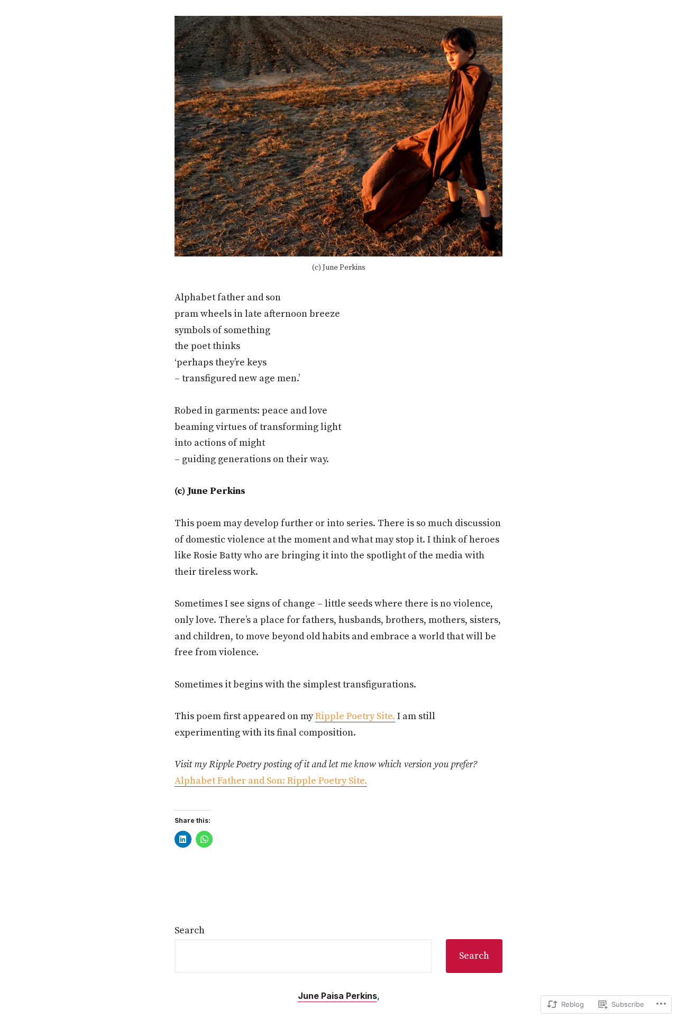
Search (190, 930)
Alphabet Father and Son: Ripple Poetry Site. (271, 781)
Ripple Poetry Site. (355, 716)
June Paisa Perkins (337, 995)
